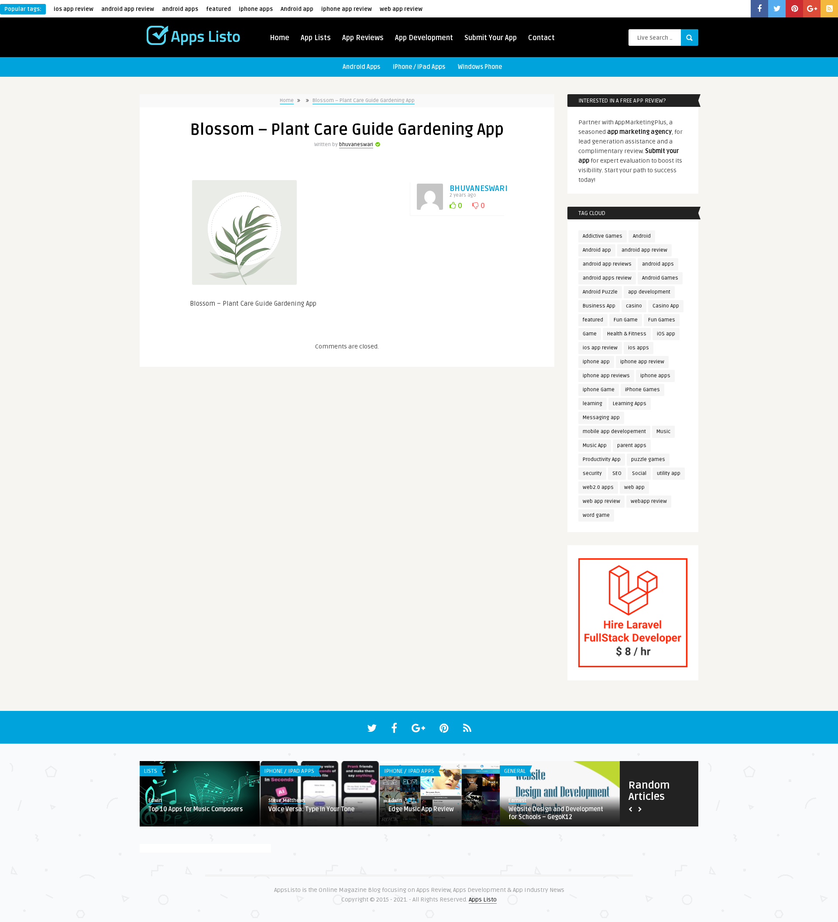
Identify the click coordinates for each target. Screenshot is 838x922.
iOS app (666, 334)
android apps (180, 9)
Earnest (517, 800)
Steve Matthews (287, 800)
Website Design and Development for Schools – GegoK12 (555, 813)
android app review (127, 9)
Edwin (155, 800)
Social (639, 473)
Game (590, 334)
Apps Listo (483, 899)
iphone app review (346, 9)
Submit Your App (490, 38)
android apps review (607, 278)
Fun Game (626, 320)
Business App (599, 306)
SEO (617, 473)
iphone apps (256, 9)
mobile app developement (614, 431)
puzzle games (648, 459)
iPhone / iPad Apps (419, 67)
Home (279, 38)
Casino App (666, 306)
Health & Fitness (626, 334)
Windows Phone (480, 67)
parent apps (631, 445)
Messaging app (601, 417)
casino (634, 306)
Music (663, 431)
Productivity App (602, 459)
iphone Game (599, 389)
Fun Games (661, 320)
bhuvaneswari (356, 144)
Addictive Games (602, 236)
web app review (401, 9)
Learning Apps (629, 403)
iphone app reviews (606, 375)
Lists (150, 771)
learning (592, 403)
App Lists (316, 38)
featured (218, 9)
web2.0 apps (598, 487)
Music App (595, 445)
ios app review (73, 9)
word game (596, 515)
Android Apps (361, 67)
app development (649, 292)
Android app (297, 9)
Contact (541, 38)
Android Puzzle (600, 292)
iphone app (596, 362)
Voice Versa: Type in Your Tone (311, 809)
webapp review (649, 501)
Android (642, 236)
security (592, 473)
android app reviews (607, 264)
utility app (668, 473)
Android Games (660, 278)
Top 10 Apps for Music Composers (195, 809)
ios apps (638, 348)
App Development (424, 38)
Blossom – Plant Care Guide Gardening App (364, 100)
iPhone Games (642, 389)
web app (634, 487)
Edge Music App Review (421, 809)
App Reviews (363, 38)
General (514, 771)
